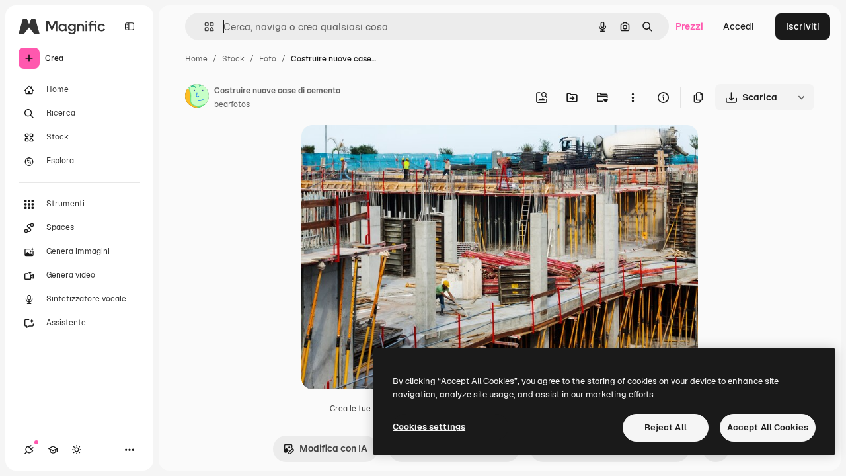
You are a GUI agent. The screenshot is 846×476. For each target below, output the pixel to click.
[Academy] (52, 449)
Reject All (665, 427)
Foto (267, 59)
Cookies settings (429, 426)
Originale (388, 150)
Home (196, 59)
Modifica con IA (333, 448)
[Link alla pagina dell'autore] (197, 98)
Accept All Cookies (767, 427)
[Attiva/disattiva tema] (76, 449)
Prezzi (689, 26)
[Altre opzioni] (632, 97)
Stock (233, 59)
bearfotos (232, 104)
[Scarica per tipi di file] (801, 97)
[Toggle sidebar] (129, 26)
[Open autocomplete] (204, 27)
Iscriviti (803, 26)
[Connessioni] (29, 449)
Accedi (738, 26)
